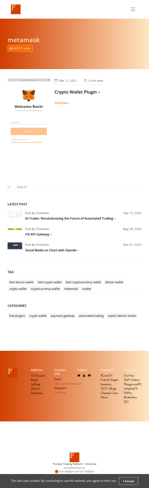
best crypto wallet (50, 282)
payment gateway (62, 316)
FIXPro (128, 393)
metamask (71, 289)
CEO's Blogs (108, 388)
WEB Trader (22, 48)
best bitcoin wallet (21, 282)
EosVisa (129, 375)
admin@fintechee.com (68, 384)
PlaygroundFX (132, 384)
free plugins (17, 316)
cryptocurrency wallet (45, 289)
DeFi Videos (132, 380)
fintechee (60, 392)
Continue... (62, 103)
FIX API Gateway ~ (38, 234)
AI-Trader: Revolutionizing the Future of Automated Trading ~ (70, 218)
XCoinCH (106, 375)
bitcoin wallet (114, 282)
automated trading (91, 316)
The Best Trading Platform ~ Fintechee (74, 464)
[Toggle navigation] (133, 9)
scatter (86, 289)
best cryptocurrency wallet (83, 282)
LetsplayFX (131, 388)
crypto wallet (18, 289)
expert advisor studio (122, 316)
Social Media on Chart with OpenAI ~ (52, 250)
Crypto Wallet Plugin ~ (77, 92)
